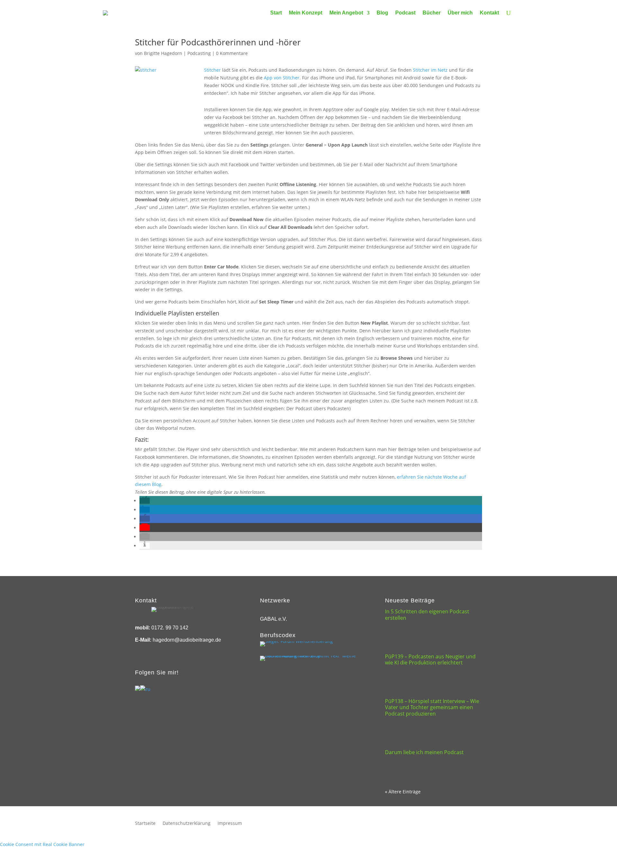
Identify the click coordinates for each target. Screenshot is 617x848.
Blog (382, 12)
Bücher (432, 12)
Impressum (230, 823)
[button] (144, 501)
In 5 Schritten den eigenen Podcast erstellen (427, 614)
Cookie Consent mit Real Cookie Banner (42, 844)
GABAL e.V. (273, 619)
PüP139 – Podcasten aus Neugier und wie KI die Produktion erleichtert (430, 659)
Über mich (460, 12)
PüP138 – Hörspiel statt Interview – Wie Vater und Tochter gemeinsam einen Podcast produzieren (432, 707)
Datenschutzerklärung (186, 823)
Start (276, 12)
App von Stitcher (282, 78)
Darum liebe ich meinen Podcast (424, 752)
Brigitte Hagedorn (163, 53)
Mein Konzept (305, 12)
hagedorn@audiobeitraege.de (187, 640)
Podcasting (199, 53)
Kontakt (489, 12)
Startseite (145, 823)
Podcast (405, 12)
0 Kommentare (232, 53)
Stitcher (212, 70)
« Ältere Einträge (403, 792)
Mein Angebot (346, 12)
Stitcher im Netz (430, 70)
